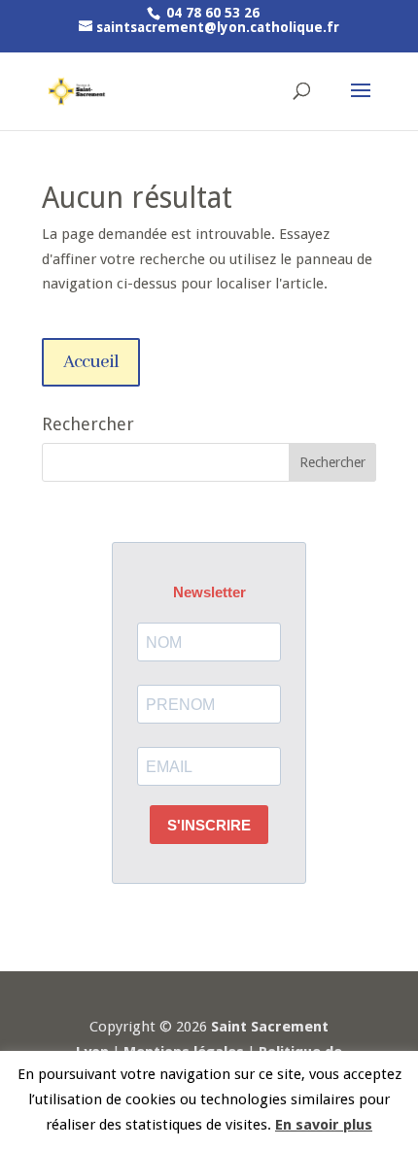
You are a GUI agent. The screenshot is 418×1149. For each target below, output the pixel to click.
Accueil (91, 362)
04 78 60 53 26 (211, 12)
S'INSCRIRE (209, 825)
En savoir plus (323, 1124)
